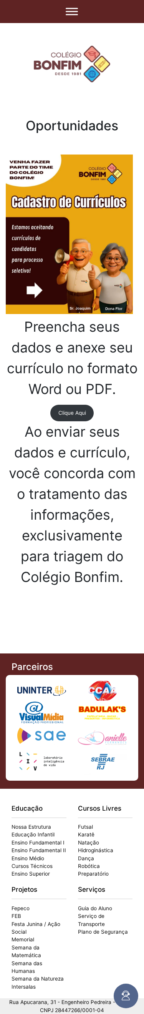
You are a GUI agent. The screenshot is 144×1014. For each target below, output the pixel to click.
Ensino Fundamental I (38, 842)
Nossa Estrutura (31, 827)
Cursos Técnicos (32, 866)
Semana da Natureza (38, 979)
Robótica (89, 866)
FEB (16, 916)
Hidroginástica (95, 850)
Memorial (23, 939)
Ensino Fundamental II (39, 850)
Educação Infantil (33, 834)
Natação (88, 842)
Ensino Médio (28, 858)
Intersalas (24, 987)
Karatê (86, 834)
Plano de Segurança (103, 932)
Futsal (85, 827)
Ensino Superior (31, 874)
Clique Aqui (72, 413)
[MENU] (72, 11)
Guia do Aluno (95, 908)
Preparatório (93, 874)
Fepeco (21, 908)
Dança (86, 858)
